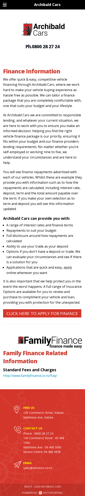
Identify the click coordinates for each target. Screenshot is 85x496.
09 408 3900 (53, 447)
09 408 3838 (52, 452)
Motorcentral (53, 493)
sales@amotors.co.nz (37, 468)
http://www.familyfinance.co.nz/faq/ (30, 375)
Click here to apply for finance (42, 313)
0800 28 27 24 (46, 46)
